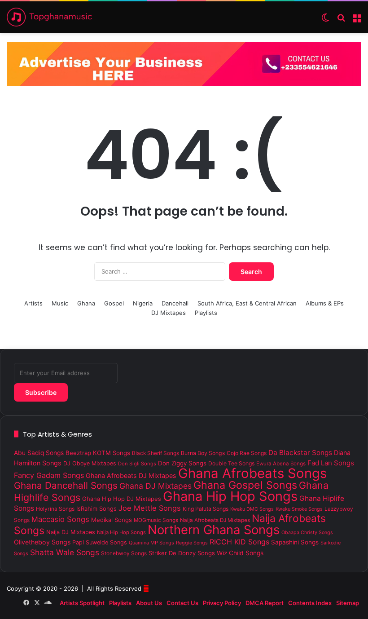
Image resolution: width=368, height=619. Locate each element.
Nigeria (143, 303)
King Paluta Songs (205, 508)
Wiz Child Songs (240, 553)
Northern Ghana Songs (214, 529)
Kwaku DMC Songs (252, 509)
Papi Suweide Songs (99, 542)
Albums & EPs (325, 303)
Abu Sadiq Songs (39, 452)
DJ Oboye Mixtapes (89, 463)
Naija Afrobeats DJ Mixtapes (215, 520)
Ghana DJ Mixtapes (155, 486)
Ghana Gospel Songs (245, 485)
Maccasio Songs (60, 519)
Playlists (206, 312)
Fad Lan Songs (330, 463)
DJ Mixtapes (168, 312)
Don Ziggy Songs (182, 463)
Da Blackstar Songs (300, 452)
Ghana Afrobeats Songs (252, 473)
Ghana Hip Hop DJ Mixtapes (121, 498)
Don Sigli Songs (137, 463)
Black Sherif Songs (155, 453)
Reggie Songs (192, 543)
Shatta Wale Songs (64, 552)
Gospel (114, 303)
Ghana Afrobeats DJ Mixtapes (131, 475)
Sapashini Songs (295, 542)
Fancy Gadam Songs (49, 475)
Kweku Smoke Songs (299, 509)
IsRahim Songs (96, 508)
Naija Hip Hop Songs (121, 532)
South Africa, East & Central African (247, 303)
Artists (33, 303)
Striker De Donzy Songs (182, 553)
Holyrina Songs (55, 508)
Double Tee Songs (231, 463)
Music (60, 303)
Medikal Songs (111, 519)
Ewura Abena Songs (281, 463)
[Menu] (356, 20)
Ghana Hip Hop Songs (230, 496)
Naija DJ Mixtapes (70, 532)
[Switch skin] (325, 20)
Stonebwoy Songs (124, 553)
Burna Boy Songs (203, 453)
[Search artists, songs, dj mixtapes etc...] (341, 20)
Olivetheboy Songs (42, 542)
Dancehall (175, 303)
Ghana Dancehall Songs (66, 485)
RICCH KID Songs (239, 541)
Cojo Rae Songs (247, 453)
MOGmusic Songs (156, 520)
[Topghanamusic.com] (49, 17)
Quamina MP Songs (151, 542)
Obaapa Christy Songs (307, 532)
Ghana (86, 303)
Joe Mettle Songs (149, 508)
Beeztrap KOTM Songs (98, 452)
